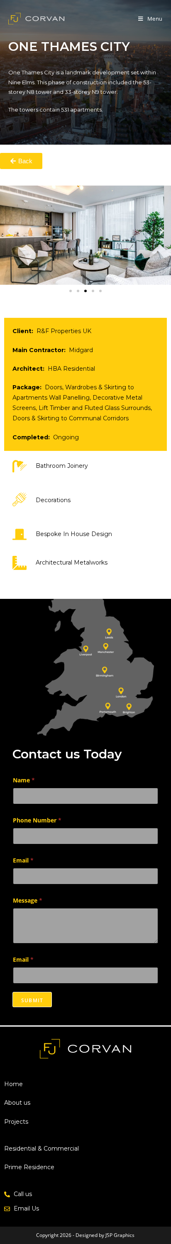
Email (23, 860)
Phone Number (37, 820)
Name (24, 780)
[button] (9, 231)
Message (27, 900)
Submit (32, 1000)
